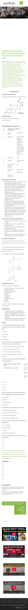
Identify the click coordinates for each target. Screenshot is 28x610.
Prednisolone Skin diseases (12, 82)
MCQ (3, 62)
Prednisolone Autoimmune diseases (14, 69)
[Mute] (21, 556)
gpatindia (18, 64)
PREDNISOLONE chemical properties (10, 70)
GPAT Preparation (21, 61)
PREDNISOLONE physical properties (15, 79)
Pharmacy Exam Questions (10, 62)
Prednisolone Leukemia (7, 75)
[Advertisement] (14, 33)
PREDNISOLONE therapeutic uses (14, 85)
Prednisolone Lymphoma (19, 75)
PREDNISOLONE (16, 66)
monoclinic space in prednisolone (9, 65)
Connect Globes (24, 607)
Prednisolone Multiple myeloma (9, 78)
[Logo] (9, 3)
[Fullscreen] (23, 556)
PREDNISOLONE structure (8, 83)
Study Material (20, 62)
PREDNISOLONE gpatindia (13, 73)
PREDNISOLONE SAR (7, 81)
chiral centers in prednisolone (8, 64)
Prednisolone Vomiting (7, 86)
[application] (14, 551)
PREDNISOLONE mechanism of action (10, 77)
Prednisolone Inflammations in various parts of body (13, 74)
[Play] (5, 556)
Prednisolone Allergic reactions (9, 68)
